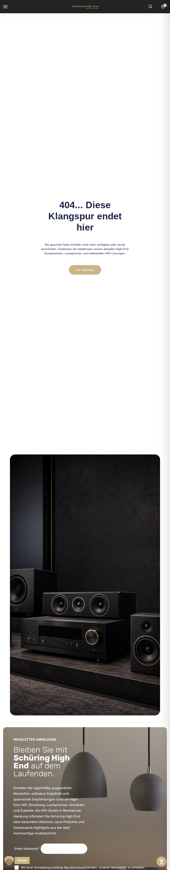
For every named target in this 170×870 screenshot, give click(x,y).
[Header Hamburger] (7, 6)
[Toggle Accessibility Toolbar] (161, 861)
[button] (9, 861)
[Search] (150, 6)
